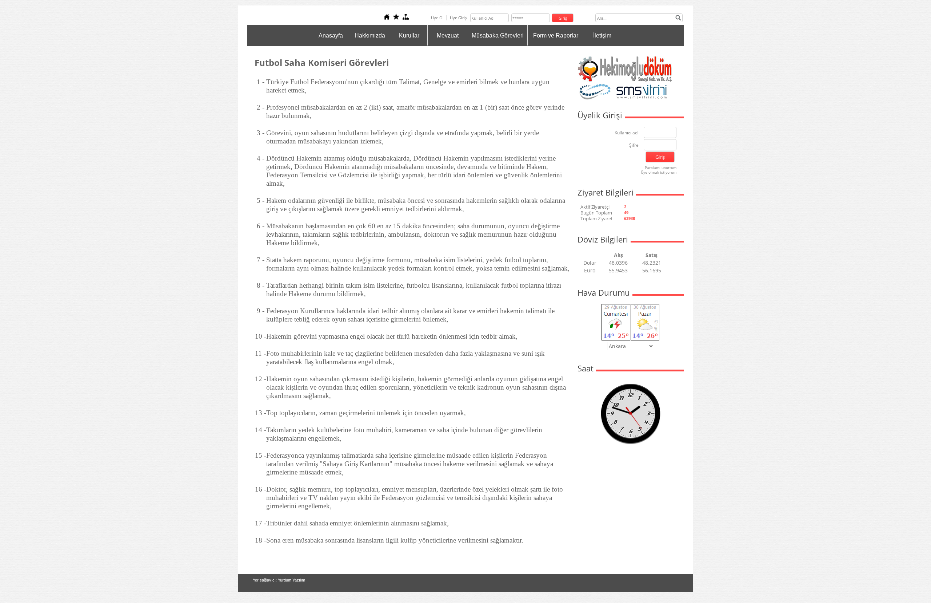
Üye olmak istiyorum (658, 172)
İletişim (602, 35)
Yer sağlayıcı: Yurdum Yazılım (279, 580)
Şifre (634, 145)
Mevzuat (448, 35)
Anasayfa (331, 35)
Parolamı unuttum (660, 167)
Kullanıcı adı (627, 133)
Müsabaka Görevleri (498, 35)
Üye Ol (437, 17)
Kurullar (409, 35)
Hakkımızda (370, 35)
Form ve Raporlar (555, 35)
